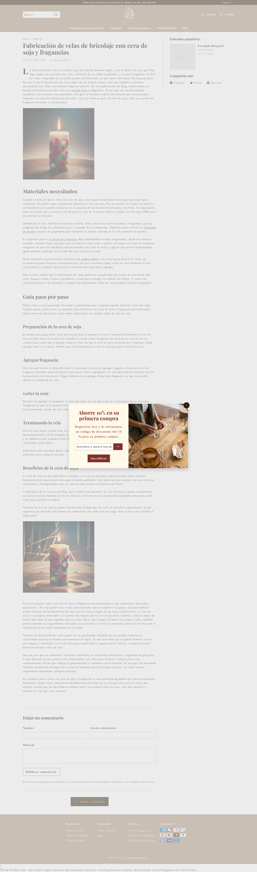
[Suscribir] (118, 446)
